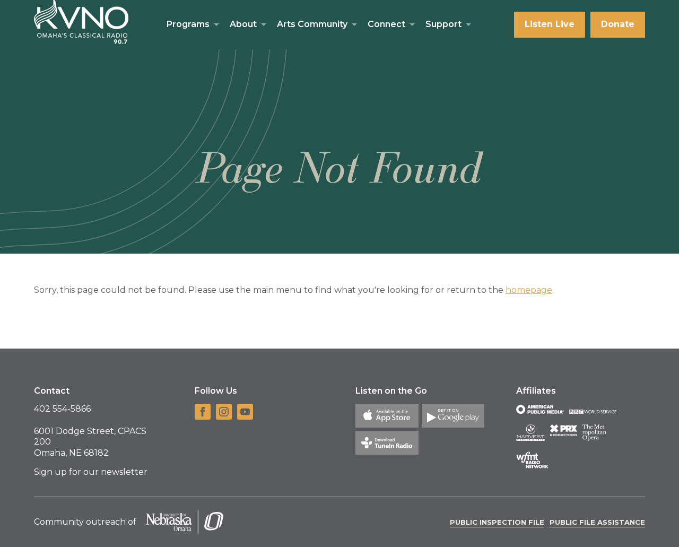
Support (443, 24)
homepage (529, 290)
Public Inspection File (497, 522)
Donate (617, 24)
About (243, 24)
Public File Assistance (597, 522)
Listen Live (549, 24)
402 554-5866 (62, 409)
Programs (188, 24)
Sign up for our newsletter (90, 472)
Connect (386, 24)
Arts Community (312, 24)
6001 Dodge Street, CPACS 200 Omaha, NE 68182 (90, 442)
